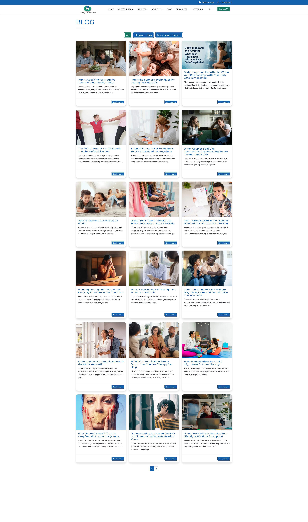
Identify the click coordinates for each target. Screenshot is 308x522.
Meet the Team (125, 9)
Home (110, 9)
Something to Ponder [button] (169, 34)
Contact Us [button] (223, 9)
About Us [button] (156, 9)
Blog (169, 9)
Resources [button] (181, 9)
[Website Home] (87, 10)
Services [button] (141, 9)
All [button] (127, 34)
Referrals (197, 9)
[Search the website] (210, 9)
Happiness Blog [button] (143, 34)
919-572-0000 (225, 2)
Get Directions (208, 2)
